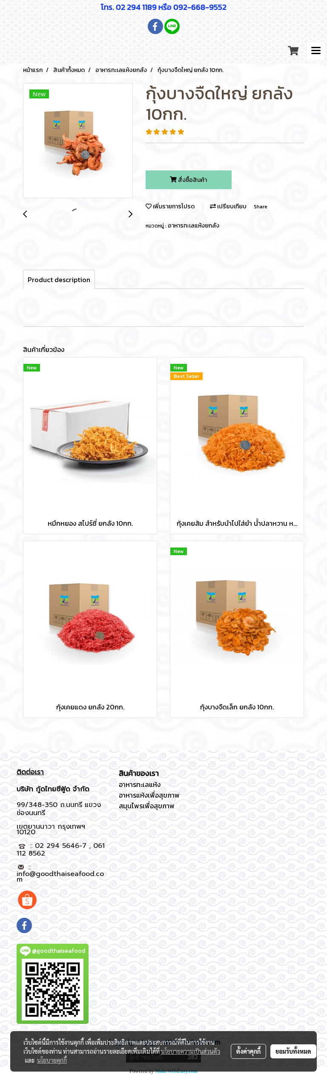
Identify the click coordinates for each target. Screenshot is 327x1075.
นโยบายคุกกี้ (52, 1060)
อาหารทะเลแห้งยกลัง (193, 225)
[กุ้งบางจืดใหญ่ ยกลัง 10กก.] (77, 141)
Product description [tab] (59, 279)
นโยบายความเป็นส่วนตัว (190, 1051)
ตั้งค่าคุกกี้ (248, 1051)
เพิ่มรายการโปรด (173, 206)
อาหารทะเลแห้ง (140, 784)
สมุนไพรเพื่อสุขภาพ (147, 806)
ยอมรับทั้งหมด (293, 1051)
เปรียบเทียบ (231, 206)
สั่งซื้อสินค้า (192, 180)
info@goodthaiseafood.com (60, 877)
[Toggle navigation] (316, 51)
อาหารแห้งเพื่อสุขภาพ (149, 795)
